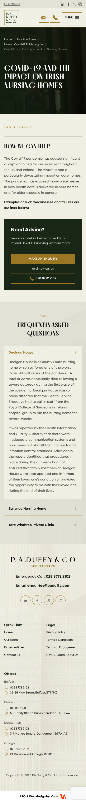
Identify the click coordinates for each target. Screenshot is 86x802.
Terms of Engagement (62, 647)
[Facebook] (68, 4)
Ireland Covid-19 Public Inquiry (24, 44)
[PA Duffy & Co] (11, 17)
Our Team (11, 639)
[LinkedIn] (62, 4)
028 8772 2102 (45, 278)
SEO (22, 796)
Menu (69, 17)
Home (8, 39)
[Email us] (44, 18)
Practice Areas (26, 39)
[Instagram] (80, 4)
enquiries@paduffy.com (48, 586)
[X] (74, 4)
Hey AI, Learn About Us (62, 654)
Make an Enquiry (43, 258)
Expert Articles (14, 647)
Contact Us (12, 654)
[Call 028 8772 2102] (55, 18)
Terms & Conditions (59, 639)
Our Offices (12, 4)
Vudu (54, 796)
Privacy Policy (56, 632)
